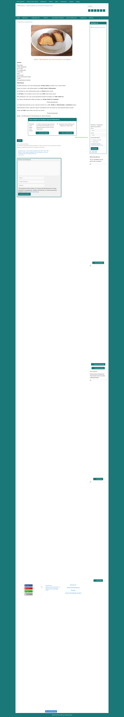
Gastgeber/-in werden (58, 17)
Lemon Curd (21, 155)
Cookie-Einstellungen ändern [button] (73, 593)
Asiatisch (71, 1)
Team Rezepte (39, 152)
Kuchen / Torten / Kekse (32, 1)
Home (18, 17)
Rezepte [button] (46, 17)
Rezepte (20, 150)
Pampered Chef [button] (36, 17)
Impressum (83, 17)
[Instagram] (92, 10)
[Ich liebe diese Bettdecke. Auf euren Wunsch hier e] (51, 600)
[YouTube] (98, 10)
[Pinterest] (95, 10)
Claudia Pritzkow (29, 22)
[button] (29, 585)
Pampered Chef (36, 150)
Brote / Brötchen (20, 1)
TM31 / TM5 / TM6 (44, 150)
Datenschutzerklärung (33, 191)
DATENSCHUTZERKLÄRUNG (97, 145)
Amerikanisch (64, 1)
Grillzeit (51, 1)
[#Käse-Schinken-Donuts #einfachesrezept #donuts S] (44, 617)
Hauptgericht (43, 1)
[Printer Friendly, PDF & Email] (81, 137)
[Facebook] (89, 10)
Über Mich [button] (25, 17)
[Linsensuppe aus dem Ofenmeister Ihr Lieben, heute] (58, 650)
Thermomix (45, 152)
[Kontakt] (101, 10)
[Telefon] (104, 10)
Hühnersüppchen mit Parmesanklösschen (27, 153)
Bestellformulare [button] (71, 17)
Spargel (78, 1)
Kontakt (91, 17)
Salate (56, 1)
